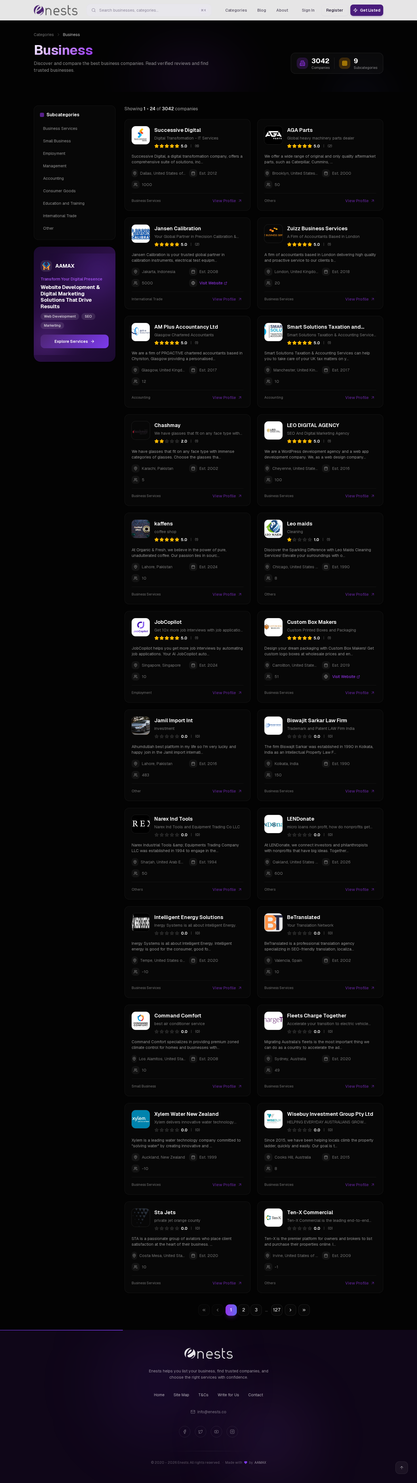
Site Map (181, 1394)
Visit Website (211, 283)
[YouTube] (216, 1431)
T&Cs (203, 1394)
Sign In (308, 10)
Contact (255, 1394)
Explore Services (71, 341)
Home (159, 1394)
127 (276, 1310)
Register (334, 10)
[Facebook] (184, 1431)
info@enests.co (211, 1411)
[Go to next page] (290, 1310)
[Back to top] (401, 1467)
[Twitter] (200, 1431)
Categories (44, 34)
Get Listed (370, 10)
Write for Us (228, 1394)
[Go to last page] (304, 1310)
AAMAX (260, 1462)
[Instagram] (232, 1431)
